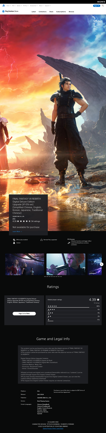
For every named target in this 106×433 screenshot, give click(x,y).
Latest (34, 12)
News (40, 5)
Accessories (33, 5)
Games (18, 5)
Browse (71, 12)
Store (8, 5)
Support (47, 5)
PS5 (13, 5)
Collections (42, 12)
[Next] (101, 264)
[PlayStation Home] (3, 6)
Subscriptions (61, 12)
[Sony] (101, 3)
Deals (51, 12)
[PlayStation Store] (11, 11)
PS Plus (25, 5)
